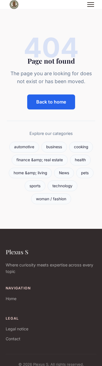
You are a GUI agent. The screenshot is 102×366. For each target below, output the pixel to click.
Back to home (51, 102)
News (64, 173)
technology (62, 186)
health (80, 160)
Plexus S (17, 252)
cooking (81, 147)
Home (11, 298)
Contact (13, 338)
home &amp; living (30, 173)
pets (85, 173)
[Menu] (90, 4)
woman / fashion (51, 199)
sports (35, 186)
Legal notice (17, 328)
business (54, 147)
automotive (24, 147)
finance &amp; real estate (39, 160)
